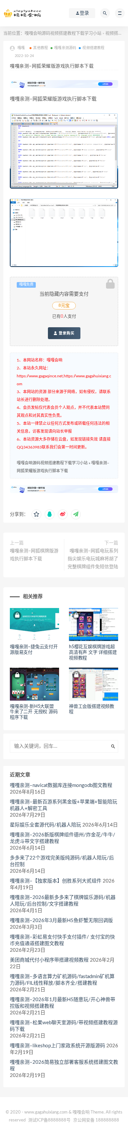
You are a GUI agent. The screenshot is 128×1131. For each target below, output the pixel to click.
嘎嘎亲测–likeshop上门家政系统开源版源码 (57, 1045)
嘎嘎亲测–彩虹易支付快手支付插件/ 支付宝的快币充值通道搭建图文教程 (62, 940)
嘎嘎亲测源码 (65, 48)
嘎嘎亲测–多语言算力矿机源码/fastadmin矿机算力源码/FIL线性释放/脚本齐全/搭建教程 (62, 980)
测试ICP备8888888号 (49, 1120)
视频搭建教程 (93, 48)
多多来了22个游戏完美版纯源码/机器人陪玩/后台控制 (62, 861)
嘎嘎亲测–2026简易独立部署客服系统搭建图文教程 (64, 1065)
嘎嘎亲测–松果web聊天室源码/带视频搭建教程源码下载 (64, 1026)
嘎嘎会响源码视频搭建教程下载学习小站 (63, 33)
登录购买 (66, 333)
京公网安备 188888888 (96, 1120)
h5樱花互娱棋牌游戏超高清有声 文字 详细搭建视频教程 (93, 652)
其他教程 (40, 48)
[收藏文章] (36, 514)
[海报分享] (76, 514)
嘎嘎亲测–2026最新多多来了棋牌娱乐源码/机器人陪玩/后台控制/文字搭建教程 (63, 901)
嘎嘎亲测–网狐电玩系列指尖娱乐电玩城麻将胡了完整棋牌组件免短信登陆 (93, 559)
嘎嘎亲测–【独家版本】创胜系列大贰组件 (55, 881)
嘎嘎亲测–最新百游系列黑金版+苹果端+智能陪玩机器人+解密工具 (63, 805)
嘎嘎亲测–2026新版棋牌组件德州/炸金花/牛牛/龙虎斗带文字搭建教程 (62, 838)
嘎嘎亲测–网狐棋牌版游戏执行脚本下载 (34, 555)
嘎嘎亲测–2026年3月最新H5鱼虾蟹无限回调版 (61, 920)
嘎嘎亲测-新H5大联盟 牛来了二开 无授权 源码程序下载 (34, 712)
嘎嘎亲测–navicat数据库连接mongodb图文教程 (61, 785)
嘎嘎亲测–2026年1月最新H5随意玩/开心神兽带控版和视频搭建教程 (62, 1003)
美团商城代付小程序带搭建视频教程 (49, 960)
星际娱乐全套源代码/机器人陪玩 (45, 825)
